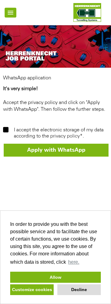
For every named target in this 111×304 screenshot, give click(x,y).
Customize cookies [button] (32, 289)
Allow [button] (55, 277)
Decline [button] (79, 289)
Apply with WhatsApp (56, 150)
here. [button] (73, 262)
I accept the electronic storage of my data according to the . (59, 132)
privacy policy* (66, 136)
